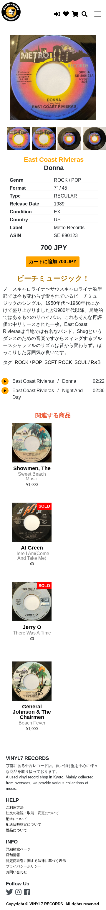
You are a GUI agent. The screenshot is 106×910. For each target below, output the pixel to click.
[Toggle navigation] (98, 14)
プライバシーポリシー (23, 866)
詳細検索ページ (18, 849)
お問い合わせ (16, 872)
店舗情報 (13, 855)
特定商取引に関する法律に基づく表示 (36, 861)
